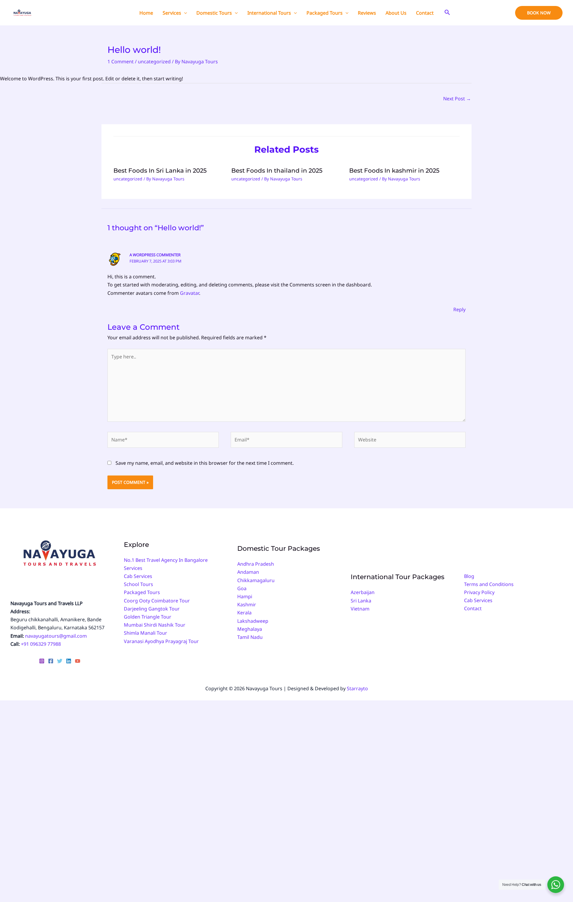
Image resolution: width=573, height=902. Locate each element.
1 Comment (120, 61)
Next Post (457, 98)
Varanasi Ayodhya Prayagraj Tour (161, 641)
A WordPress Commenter (155, 254)
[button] (184, 12)
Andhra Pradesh (255, 564)
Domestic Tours (214, 13)
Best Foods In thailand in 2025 (276, 170)
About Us (396, 13)
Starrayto (357, 688)
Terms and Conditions (489, 584)
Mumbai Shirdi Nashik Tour (154, 625)
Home (146, 13)
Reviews (367, 13)
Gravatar (189, 293)
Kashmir (246, 604)
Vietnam (360, 608)
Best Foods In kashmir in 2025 (394, 170)
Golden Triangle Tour (147, 616)
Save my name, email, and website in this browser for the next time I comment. (204, 463)
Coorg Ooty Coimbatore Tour (157, 600)
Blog (469, 576)
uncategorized (154, 61)
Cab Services (138, 576)
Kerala (244, 612)
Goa (242, 588)
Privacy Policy (479, 592)
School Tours (138, 584)
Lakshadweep (252, 621)
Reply (459, 309)
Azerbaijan (363, 592)
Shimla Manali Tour (145, 633)
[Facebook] (50, 661)
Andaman (248, 572)
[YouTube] (77, 661)
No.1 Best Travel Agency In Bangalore (166, 560)
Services (172, 13)
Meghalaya (249, 629)
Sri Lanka (361, 600)
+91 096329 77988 (41, 644)
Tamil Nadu (250, 637)
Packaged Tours (324, 13)
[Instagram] (41, 661)
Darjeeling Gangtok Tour (152, 608)
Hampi (244, 596)
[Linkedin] (68, 661)
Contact (425, 13)
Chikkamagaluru (256, 580)
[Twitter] (59, 661)
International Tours (269, 13)
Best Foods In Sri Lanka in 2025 (160, 170)
